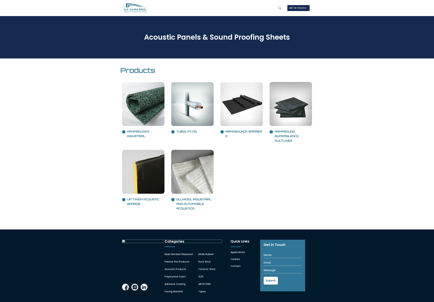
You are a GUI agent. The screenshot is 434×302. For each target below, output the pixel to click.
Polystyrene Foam (175, 276)
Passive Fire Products (177, 261)
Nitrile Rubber (206, 254)
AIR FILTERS (204, 284)
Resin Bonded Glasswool (179, 254)
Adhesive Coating (175, 284)
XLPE (200, 276)
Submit (271, 281)
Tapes (202, 291)
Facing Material (174, 291)
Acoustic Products (175, 269)
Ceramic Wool (206, 269)
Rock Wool (204, 261)
